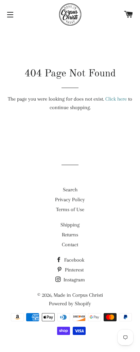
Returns (70, 235)
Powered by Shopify (70, 303)
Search (70, 190)
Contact (70, 244)
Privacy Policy (70, 199)
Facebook (73, 260)
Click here (116, 99)
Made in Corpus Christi (78, 295)
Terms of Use (70, 209)
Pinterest (74, 270)
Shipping (70, 225)
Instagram (73, 280)
